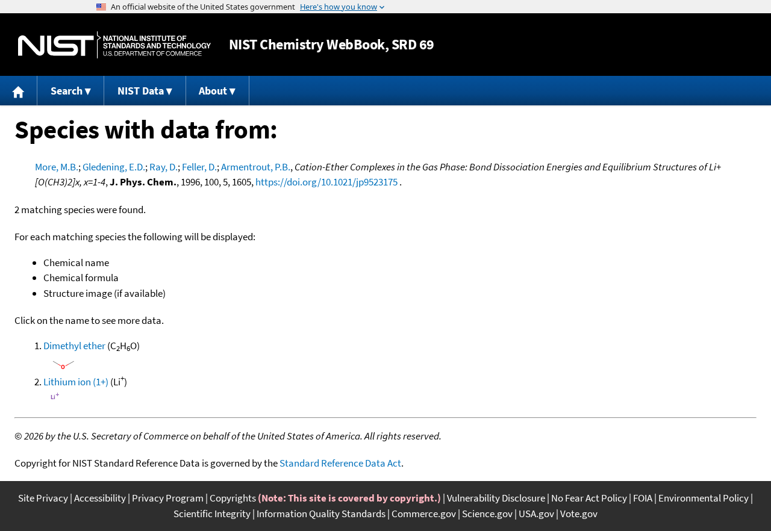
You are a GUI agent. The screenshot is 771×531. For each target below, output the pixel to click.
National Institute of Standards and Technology (114, 44)
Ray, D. (163, 166)
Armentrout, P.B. (255, 166)
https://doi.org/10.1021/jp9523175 (326, 181)
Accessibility (100, 498)
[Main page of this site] (18, 90)
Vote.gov (579, 513)
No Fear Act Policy (589, 498)
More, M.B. (56, 166)
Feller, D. (199, 166)
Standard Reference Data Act (340, 463)
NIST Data (140, 91)
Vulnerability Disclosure (496, 498)
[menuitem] (18, 90)
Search (67, 91)
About (213, 91)
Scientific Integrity (212, 513)
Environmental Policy (703, 498)
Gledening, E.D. (114, 166)
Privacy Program (168, 498)
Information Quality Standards (321, 513)
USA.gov (536, 513)
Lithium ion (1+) (75, 381)
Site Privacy (43, 498)
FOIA (642, 498)
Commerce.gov (424, 513)
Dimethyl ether (74, 345)
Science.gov (487, 513)
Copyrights (233, 498)
